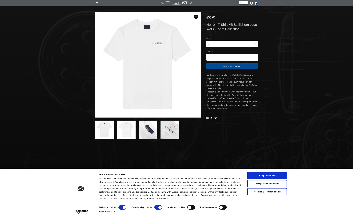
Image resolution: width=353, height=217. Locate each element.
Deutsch (242, 3)
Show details (105, 211)
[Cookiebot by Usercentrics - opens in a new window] (81, 212)
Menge (209, 51)
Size (208, 38)
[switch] (158, 207)
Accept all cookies (267, 175)
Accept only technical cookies (267, 192)
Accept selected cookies (267, 183)
